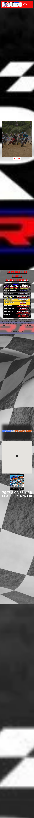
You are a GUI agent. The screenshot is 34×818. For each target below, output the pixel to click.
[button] (17, 457)
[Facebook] (15, 158)
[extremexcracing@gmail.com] (19, 158)
